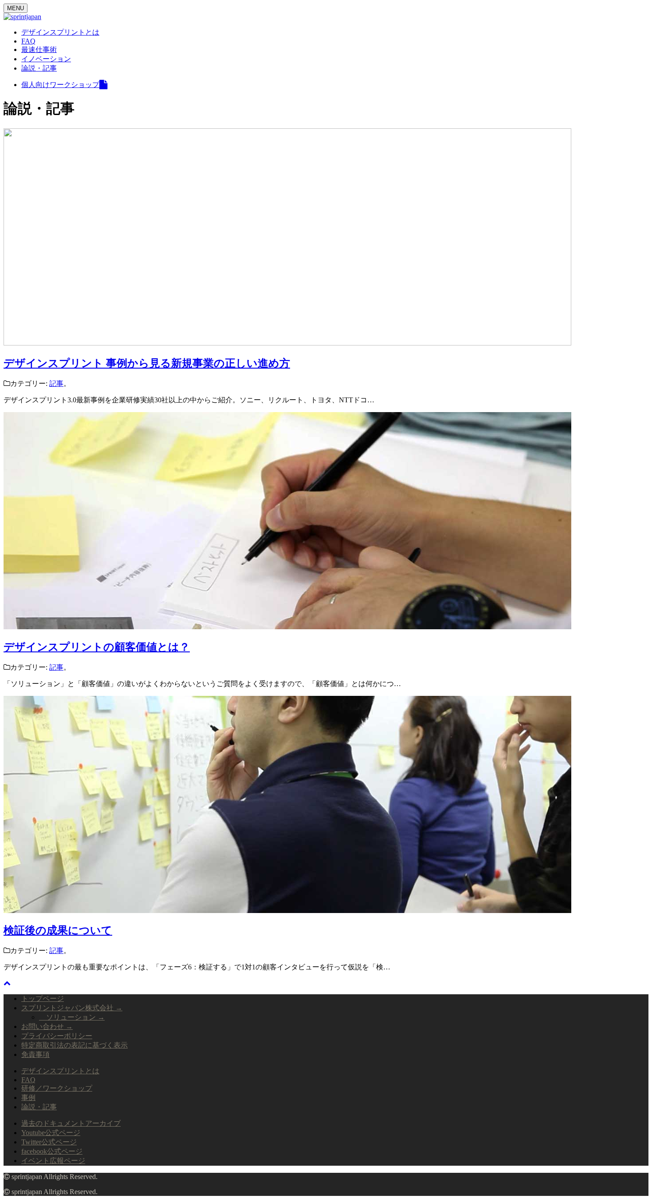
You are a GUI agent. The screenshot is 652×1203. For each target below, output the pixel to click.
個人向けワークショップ (60, 84)
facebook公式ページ (51, 1151)
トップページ (42, 998)
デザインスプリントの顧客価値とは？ (97, 647)
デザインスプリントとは (60, 32)
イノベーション (46, 59)
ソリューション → (72, 1017)
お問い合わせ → (47, 1026)
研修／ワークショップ (56, 1088)
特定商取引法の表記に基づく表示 (74, 1045)
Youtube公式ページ (50, 1132)
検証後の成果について (58, 930)
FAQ (28, 41)
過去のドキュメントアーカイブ (71, 1123)
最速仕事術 (39, 49)
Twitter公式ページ (49, 1142)
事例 (28, 1097)
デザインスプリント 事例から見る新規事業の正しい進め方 (147, 363)
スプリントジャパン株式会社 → (71, 1008)
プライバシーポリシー (56, 1036)
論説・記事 (39, 68)
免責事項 (35, 1054)
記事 (56, 383)
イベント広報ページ (53, 1160)
